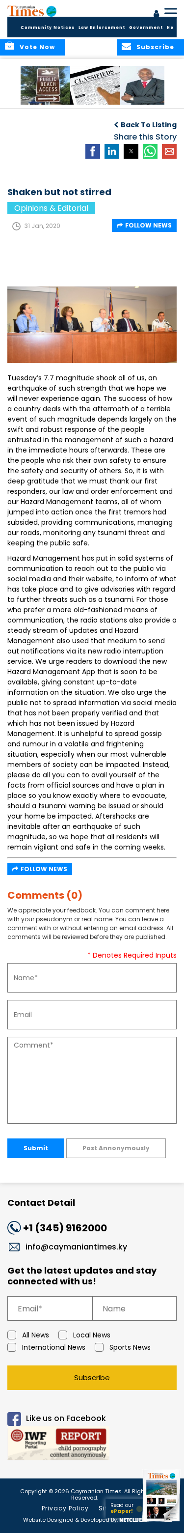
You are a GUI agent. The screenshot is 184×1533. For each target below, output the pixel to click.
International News (53, 1347)
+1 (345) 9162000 (65, 1228)
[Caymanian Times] (31, 11)
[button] (46, 85)
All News (35, 1335)
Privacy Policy (65, 1508)
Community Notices (48, 27)
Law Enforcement (102, 27)
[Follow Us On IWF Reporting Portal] (92, 1445)
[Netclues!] (133, 1519)
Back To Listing (149, 125)
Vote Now (37, 47)
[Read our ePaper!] (162, 1522)
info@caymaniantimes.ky (76, 1246)
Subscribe (92, 1377)
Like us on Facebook (66, 1418)
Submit (36, 1148)
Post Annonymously (116, 1148)
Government (146, 27)
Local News (91, 1335)
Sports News (130, 1347)
